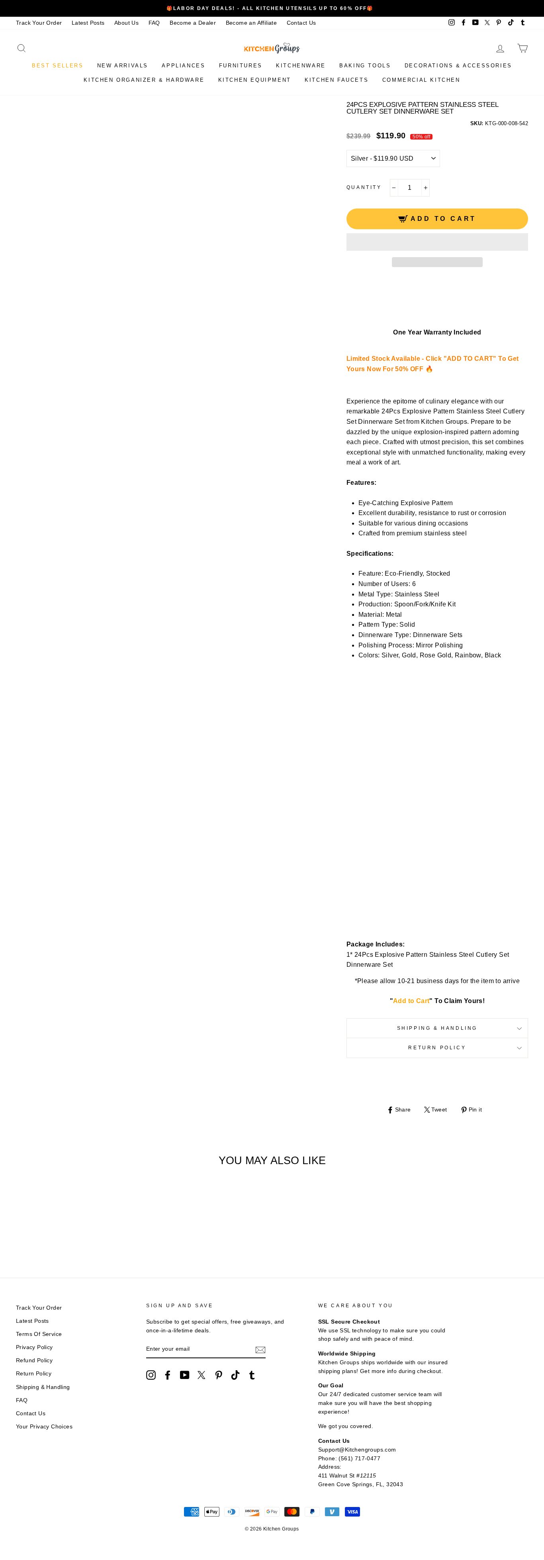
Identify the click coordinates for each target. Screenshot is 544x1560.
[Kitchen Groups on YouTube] (185, 1375)
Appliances (183, 66)
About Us (126, 23)
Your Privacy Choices (44, 1427)
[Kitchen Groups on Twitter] (201, 1375)
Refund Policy (34, 1360)
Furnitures (240, 66)
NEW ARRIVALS (122, 66)
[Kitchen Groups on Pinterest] (218, 1375)
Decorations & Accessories (458, 66)
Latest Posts (88, 23)
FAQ (154, 23)
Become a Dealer (193, 23)
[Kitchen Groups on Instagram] (151, 1375)
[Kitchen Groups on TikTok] (235, 1375)
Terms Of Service (39, 1334)
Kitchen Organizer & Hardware (144, 80)
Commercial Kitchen (421, 80)
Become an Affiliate (251, 23)
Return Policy (437, 1047)
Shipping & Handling (437, 1028)
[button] (437, 242)
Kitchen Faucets (336, 80)
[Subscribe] (260, 1349)
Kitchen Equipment (254, 80)
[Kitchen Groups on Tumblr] (252, 1375)
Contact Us (301, 23)
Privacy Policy (34, 1347)
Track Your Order (39, 23)
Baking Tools (365, 66)
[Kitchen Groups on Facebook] (167, 1375)
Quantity (364, 187)
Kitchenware (301, 66)
